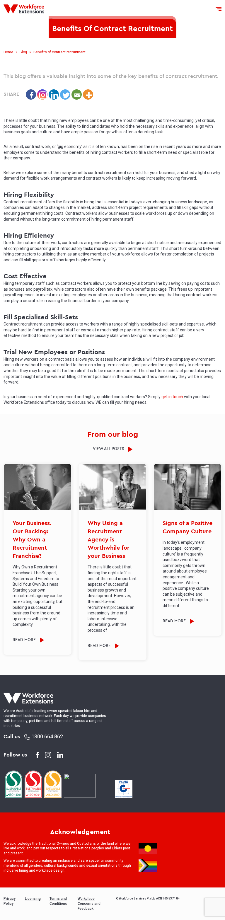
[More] (88, 94)
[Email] (76, 94)
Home (8, 52)
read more (25, 639)
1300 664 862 (46, 736)
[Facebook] (31, 94)
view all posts (109, 448)
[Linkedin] (54, 94)
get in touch (172, 396)
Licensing (33, 899)
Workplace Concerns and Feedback (89, 904)
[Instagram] (42, 94)
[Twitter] (65, 94)
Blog (23, 52)
